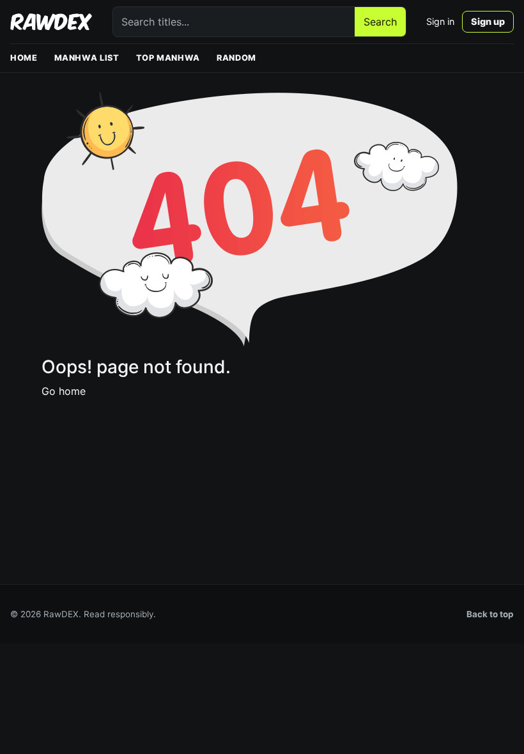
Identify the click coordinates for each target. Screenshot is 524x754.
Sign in (440, 21)
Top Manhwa (168, 58)
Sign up (488, 21)
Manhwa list (86, 58)
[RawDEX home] (51, 21)
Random (236, 58)
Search (380, 21)
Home (24, 58)
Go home (64, 391)
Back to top (490, 614)
